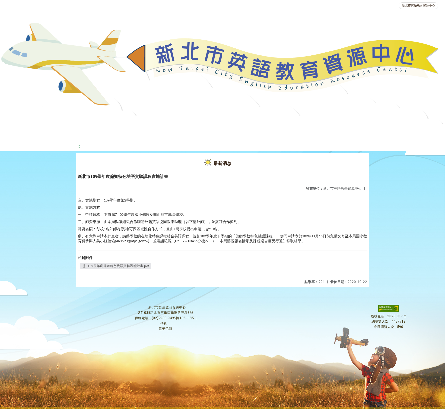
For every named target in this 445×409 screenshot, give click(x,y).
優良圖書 (231, 121)
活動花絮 (236, 133)
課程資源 (128, 121)
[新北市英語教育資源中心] (222, 66)
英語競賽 (296, 121)
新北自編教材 (196, 121)
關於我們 (68, 121)
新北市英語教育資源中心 (418, 5)
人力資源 (328, 121)
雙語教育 (203, 133)
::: (79, 146)
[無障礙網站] (388, 311)
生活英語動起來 (366, 121)
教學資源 (160, 121)
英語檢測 (263, 121)
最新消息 (101, 121)
